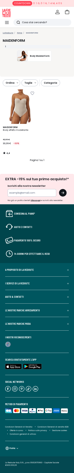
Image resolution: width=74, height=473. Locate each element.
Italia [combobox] (12, 448)
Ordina (10, 83)
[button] (67, 12)
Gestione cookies (59, 430)
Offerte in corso (16, 430)
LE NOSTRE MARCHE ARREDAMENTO (22, 310)
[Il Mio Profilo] (57, 12)
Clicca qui (35, 200)
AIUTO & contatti (14, 296)
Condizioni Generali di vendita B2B (53, 427)
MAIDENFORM (32, 33)
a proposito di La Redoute (19, 269)
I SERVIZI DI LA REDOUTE (17, 283)
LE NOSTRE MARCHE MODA (18, 323)
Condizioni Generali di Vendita (18, 427)
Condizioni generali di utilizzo (23, 434)
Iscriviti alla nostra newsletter (27, 186)
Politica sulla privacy (37, 430)
